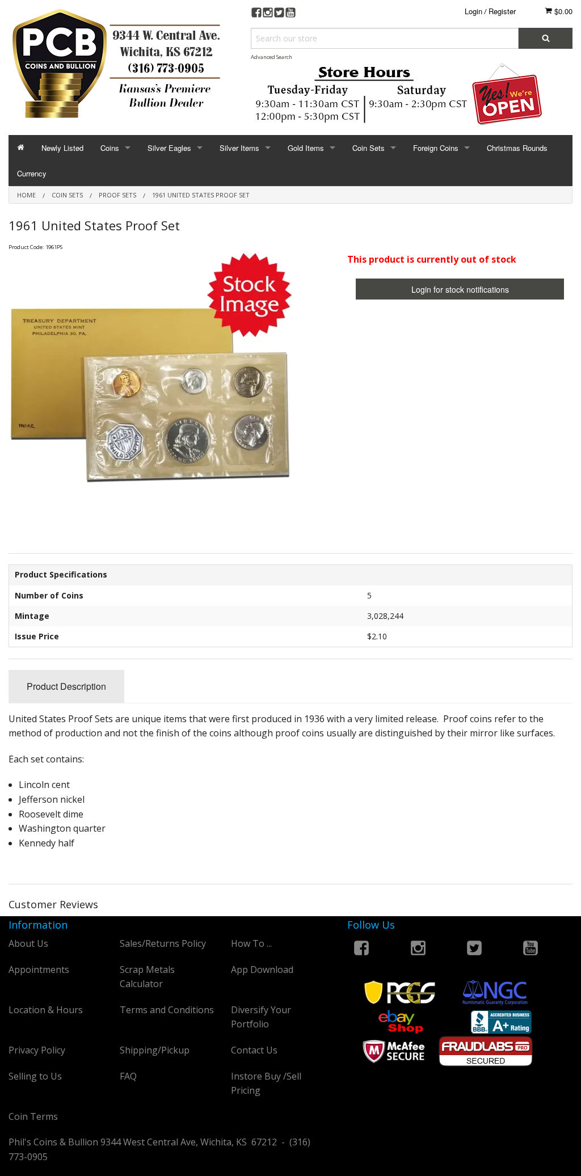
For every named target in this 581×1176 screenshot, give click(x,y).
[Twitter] (279, 14)
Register (502, 11)
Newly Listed (62, 147)
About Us (28, 943)
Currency (32, 173)
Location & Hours (46, 1010)
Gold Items (306, 147)
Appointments (39, 969)
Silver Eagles (169, 147)
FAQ (128, 1076)
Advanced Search (271, 57)
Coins (109, 147)
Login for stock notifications (460, 289)
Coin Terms (33, 1116)
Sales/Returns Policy (163, 943)
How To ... (251, 943)
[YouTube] (290, 14)
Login (473, 11)
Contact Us (254, 1050)
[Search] (545, 38)
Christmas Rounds (517, 147)
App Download (262, 969)
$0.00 (562, 11)
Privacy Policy (37, 1050)
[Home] (21, 148)
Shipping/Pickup (155, 1050)
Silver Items (239, 147)
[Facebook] (256, 14)
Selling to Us (35, 1076)
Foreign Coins (435, 147)
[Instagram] (267, 14)
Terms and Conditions (167, 1010)
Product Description (66, 686)
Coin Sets (368, 147)
